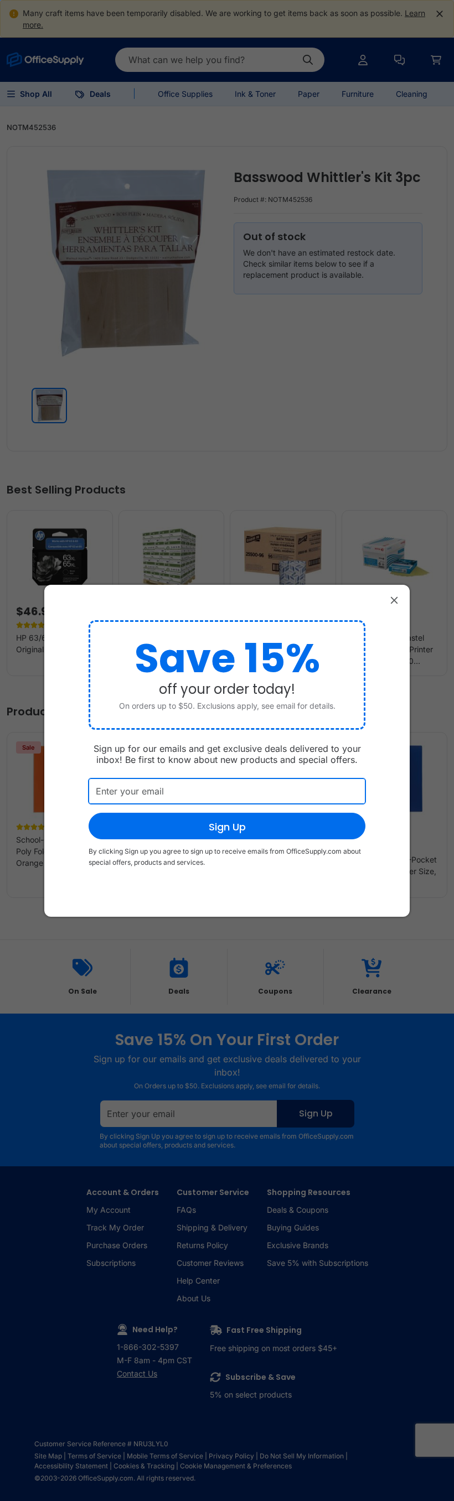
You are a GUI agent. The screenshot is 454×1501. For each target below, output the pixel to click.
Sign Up (227, 827)
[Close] (394, 600)
